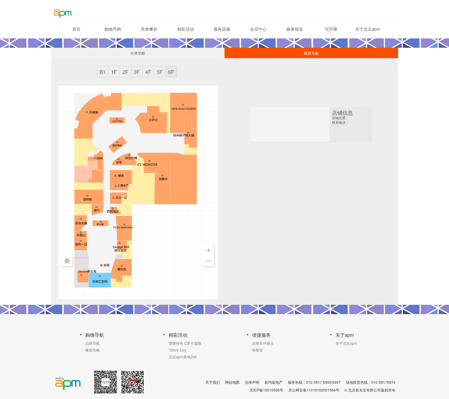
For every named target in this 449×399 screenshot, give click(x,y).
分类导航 (137, 53)
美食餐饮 (149, 29)
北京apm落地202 (183, 356)
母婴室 (257, 350)
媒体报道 (294, 29)
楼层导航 (311, 53)
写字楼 (331, 29)
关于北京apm (367, 29)
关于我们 (212, 382)
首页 (76, 29)
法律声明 (252, 382)
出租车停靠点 (263, 343)
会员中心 (258, 29)
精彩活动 (185, 29)
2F (125, 72)
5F (160, 72)
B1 (103, 72)
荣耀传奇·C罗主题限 (185, 343)
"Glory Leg (177, 350)
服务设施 (222, 29)
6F (171, 72)
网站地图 (232, 382)
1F (114, 72)
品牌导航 (92, 343)
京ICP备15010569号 (266, 390)
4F (148, 72)
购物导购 (112, 29)
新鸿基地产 (274, 382)
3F (137, 72)
